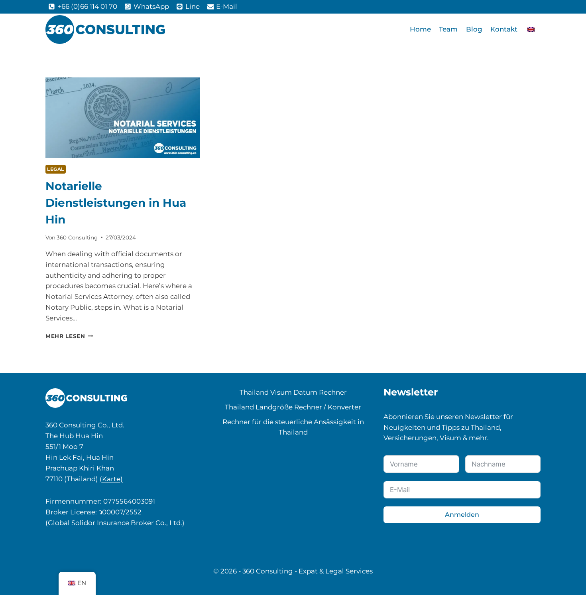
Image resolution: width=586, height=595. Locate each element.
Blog (474, 29)
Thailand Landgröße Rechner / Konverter (293, 407)
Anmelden (462, 514)
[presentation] (122, 117)
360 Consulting (77, 237)
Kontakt (503, 29)
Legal (55, 169)
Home (420, 29)
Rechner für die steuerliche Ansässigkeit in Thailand (293, 427)
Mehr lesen (69, 336)
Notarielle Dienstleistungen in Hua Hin (115, 202)
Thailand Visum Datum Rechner (293, 392)
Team (448, 29)
